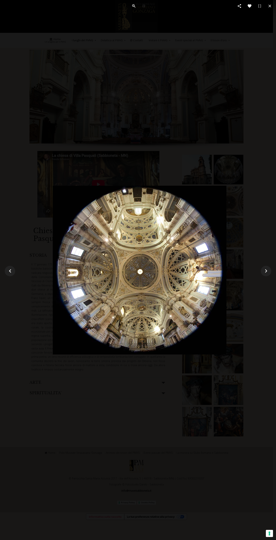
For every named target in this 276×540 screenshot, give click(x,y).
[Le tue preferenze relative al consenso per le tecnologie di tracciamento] (269, 533)
